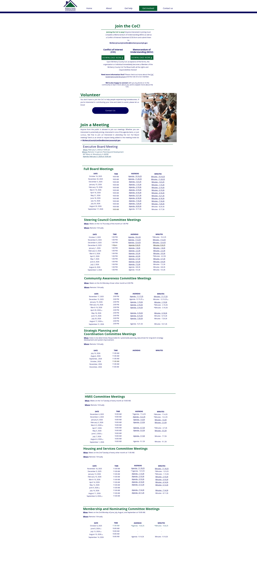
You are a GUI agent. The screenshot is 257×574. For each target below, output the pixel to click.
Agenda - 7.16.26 (135, 201)
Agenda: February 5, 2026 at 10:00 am (97, 156)
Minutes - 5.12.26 (161, 485)
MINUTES (159, 234)
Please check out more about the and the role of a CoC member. (127, 75)
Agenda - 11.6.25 (134, 240)
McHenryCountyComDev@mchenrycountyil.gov (129, 43)
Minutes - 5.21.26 (158, 196)
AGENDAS (134, 234)
